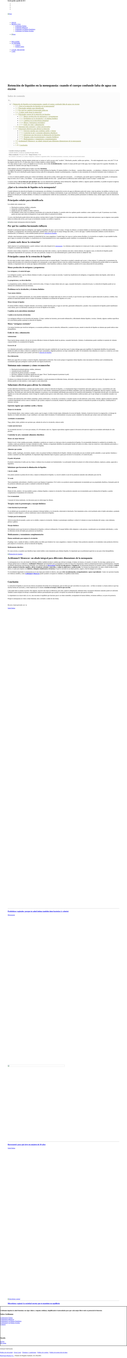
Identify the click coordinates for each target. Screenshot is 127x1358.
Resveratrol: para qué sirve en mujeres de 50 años (27, 1144)
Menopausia (11, 915)
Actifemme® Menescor (7, 1319)
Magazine (15, 41)
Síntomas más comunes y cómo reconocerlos (34, 127)
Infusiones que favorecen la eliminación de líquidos (42, 135)
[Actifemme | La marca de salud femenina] (63, 16)
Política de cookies (43, 1352)
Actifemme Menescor (21, 27)
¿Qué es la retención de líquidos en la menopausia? (36, 106)
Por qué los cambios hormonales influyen (33, 110)
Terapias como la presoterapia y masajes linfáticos (41, 137)
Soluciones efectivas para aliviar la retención (34, 129)
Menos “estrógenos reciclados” (34, 123)
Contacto (17, 45)
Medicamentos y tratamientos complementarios (40, 139)
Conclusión (23, 145)
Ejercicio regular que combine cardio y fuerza (40, 131)
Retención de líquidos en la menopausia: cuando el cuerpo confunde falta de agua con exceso (46, 104)
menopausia (58, 246)
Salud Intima (11, 608)
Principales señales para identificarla (31, 108)
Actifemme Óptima (20, 26)
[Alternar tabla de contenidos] (9, 101)
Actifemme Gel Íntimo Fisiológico (25, 29)
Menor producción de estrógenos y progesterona (41, 116)
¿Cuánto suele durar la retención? (30, 112)
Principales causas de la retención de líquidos (34, 114)
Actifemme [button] (15, 43)
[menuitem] (65, 4)
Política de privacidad (6, 1352)
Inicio (13, 22)
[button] (63, 907)
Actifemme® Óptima (6, 1318)
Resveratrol (51, 565)
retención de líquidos (50, 233)
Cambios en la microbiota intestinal (36, 120)
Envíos (2, 1341)
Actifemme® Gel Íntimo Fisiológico (10, 1321)
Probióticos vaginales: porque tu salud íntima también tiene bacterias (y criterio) (38, 911)
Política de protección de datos (58, 1352)
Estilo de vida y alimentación (34, 125)
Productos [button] (16, 24)
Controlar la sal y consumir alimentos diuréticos (40, 133)
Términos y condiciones (29, 1352)
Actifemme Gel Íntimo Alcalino (24, 31)
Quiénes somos (19, 46)
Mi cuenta (3, 1343)
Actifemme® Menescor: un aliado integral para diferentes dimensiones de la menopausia (49, 141)
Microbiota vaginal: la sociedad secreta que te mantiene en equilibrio (34, 1303)
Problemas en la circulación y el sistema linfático (41, 118)
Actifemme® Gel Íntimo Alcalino (10, 1323)
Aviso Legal (17, 1352)
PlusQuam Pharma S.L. (7, 1355)
